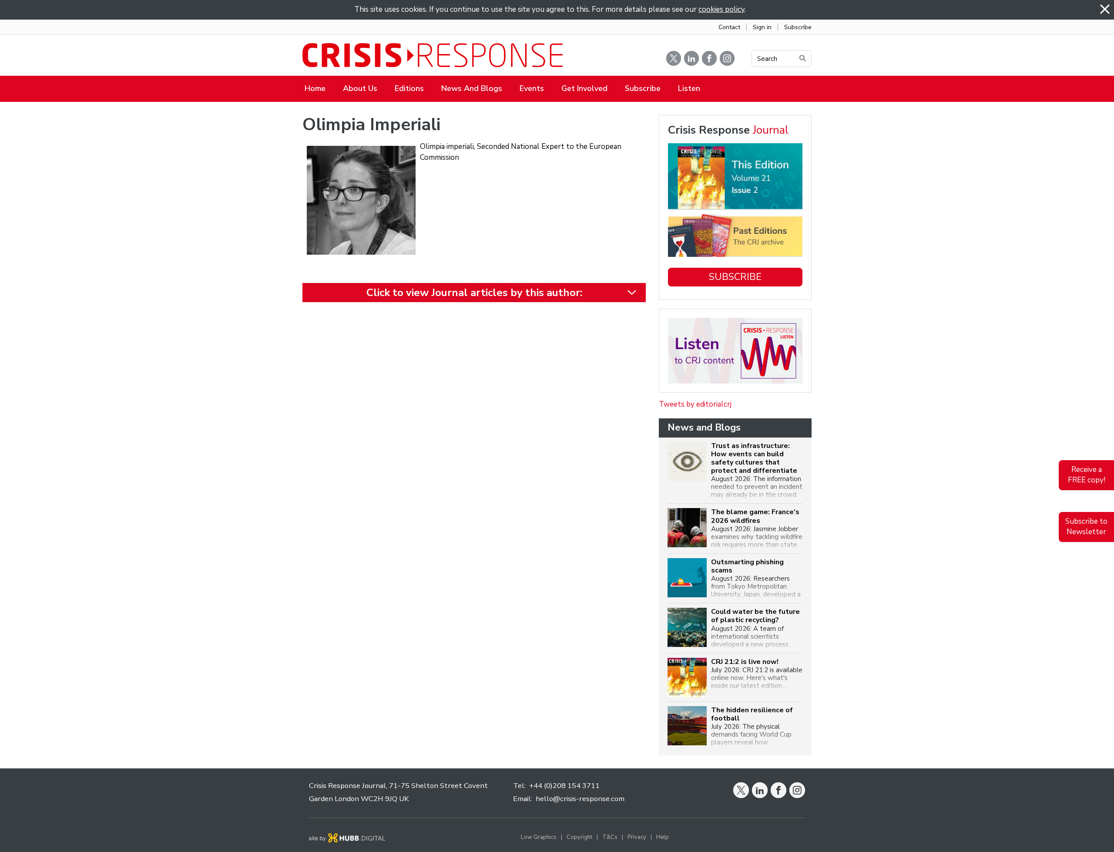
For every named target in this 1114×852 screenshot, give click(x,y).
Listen (689, 88)
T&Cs (609, 837)
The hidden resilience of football (752, 714)
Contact (729, 27)
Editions (409, 88)
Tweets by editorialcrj (695, 404)
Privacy (636, 837)
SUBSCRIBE (735, 276)
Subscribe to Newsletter (1086, 526)
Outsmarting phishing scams (747, 566)
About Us (360, 88)
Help (662, 837)
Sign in (762, 27)
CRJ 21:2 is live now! (744, 662)
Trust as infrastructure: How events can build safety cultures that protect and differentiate (754, 458)
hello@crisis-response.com (580, 799)
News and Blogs (471, 88)
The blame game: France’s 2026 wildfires (755, 516)
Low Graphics (539, 837)
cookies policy (721, 9)
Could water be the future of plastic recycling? (755, 616)
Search (767, 58)
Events (532, 88)
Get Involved (584, 88)
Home (315, 88)
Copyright (579, 837)
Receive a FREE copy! (1086, 475)
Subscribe (798, 27)
